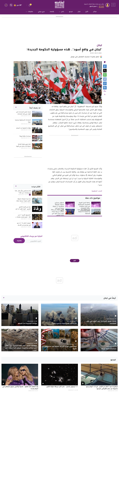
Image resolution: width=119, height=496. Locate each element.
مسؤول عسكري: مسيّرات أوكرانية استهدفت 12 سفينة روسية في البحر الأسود (58, 206)
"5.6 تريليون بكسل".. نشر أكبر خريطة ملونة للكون (62, 387)
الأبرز (86, 11)
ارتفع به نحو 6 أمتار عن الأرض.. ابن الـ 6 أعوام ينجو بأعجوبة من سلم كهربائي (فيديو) (102, 388)
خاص (62, 11)
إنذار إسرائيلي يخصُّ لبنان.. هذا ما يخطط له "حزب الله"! (23, 192)
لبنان (79, 11)
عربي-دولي (41, 11)
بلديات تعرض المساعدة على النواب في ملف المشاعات (23, 113)
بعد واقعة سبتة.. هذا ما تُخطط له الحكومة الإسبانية (84, 211)
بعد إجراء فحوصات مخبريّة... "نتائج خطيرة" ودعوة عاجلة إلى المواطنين (24, 200)
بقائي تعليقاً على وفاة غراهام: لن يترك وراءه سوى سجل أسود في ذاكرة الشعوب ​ (57, 212)
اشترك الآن (101, 6)
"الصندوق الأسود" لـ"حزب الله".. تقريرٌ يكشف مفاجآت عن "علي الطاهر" (23, 216)
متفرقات (30, 11)
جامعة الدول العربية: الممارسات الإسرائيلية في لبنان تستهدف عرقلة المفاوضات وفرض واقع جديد (84, 206)
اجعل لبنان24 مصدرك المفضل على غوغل (85, 56)
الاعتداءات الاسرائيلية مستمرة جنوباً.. (23, 121)
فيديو (71, 11)
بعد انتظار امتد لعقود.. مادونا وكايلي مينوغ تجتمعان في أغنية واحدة (20, 388)
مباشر (95, 11)
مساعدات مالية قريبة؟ (25, 136)
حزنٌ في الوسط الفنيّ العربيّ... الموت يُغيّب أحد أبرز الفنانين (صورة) (23, 208)
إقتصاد (52, 11)
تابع (75, 260)
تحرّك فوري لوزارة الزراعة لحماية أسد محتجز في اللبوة (23, 145)
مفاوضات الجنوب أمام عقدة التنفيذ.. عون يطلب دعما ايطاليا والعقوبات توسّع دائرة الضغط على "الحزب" (21, 348)
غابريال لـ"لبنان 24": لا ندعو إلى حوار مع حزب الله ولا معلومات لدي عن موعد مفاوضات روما (24, 224)
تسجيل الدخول (93, 6)
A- (105, 94)
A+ (105, 91)
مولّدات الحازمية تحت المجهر (23, 128)
